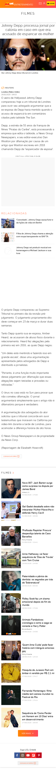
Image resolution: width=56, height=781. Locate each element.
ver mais (26, 733)
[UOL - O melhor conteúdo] (9, 4)
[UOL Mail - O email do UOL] (40, 3)
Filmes (28, 13)
